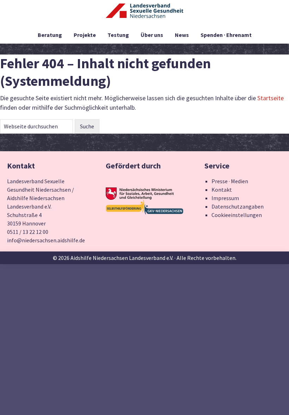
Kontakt (221, 189)
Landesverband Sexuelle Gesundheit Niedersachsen (144, 15)
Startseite (270, 98)
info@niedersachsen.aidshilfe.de (46, 240)
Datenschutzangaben (237, 206)
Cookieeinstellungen (236, 214)
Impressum (225, 198)
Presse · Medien (229, 181)
